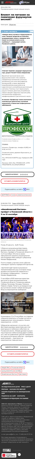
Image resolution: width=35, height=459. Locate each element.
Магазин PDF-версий (17, 389)
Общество (12, 24)
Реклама (4, 389)
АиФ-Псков (23, 139)
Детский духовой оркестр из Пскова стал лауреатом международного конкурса (16, 302)
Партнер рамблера (17, 450)
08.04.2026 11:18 (5, 7)
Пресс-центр (26, 387)
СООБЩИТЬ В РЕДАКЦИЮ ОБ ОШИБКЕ (14, 398)
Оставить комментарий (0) (14, 181)
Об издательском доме (10, 387)
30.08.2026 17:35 (6, 203)
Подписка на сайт (8, 396)
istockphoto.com (9, 67)
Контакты (21, 396)
